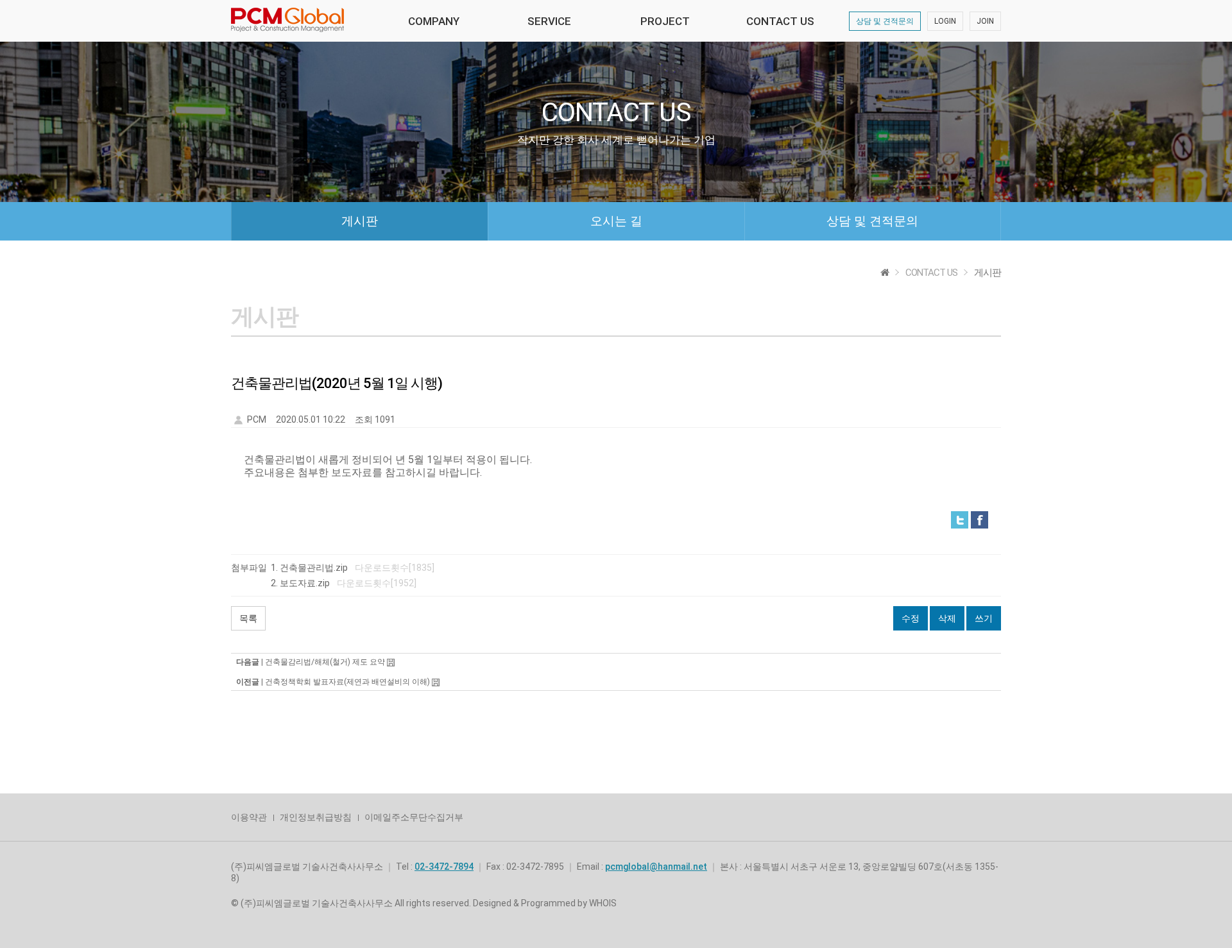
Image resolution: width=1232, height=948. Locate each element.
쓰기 (984, 618)
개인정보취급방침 (316, 817)
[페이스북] (979, 519)
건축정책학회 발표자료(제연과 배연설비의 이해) (347, 681)
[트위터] (959, 519)
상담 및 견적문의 (885, 21)
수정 (911, 618)
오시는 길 (616, 221)
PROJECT (665, 21)
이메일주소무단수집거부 (413, 817)
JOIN (985, 21)
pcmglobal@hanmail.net (656, 866)
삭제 (947, 618)
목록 (248, 618)
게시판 (359, 221)
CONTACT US (780, 21)
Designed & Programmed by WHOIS (545, 903)
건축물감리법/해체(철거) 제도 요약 (325, 661)
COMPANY (433, 21)
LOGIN (945, 21)
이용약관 (249, 817)
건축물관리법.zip (314, 568)
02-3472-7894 (444, 866)
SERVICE (549, 21)
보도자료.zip (305, 583)
